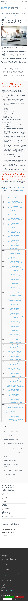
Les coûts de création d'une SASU (12, 453)
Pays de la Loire (5, 511)
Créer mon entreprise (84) (8, 526)
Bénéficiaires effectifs (9, 474)
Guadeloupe (4, 497)
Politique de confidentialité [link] (19, 599)
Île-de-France (5, 501)
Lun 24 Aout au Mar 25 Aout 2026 (15, 202)
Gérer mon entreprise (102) (9, 529)
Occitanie (4, 509)
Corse (3, 494)
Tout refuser (20, 597)
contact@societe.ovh (9, 590)
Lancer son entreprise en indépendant (13, 449)
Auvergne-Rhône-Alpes (7, 489)
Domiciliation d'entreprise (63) (9, 532)
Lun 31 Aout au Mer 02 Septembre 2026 (15, 341)
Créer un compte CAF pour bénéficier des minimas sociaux (13, 444)
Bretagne (4, 492)
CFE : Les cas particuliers (8, 74)
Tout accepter (10, 597)
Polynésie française (6, 512)
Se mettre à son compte (10, 435)
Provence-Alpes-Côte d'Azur (8, 513)
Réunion (4, 515)
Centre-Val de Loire (6, 493)
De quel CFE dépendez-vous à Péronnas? (12, 68)
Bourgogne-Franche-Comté (8, 490)
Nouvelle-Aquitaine (6, 507)
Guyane (4, 498)
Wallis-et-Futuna (5, 517)
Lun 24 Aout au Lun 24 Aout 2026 (15, 257)
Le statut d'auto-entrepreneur (11, 439)
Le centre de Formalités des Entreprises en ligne (14, 75)
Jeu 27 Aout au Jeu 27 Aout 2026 (15, 304)
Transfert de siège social (10, 460)
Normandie (4, 505)
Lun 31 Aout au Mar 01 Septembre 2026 (15, 346)
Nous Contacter (4, 575)
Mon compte (24, 1)
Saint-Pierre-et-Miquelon (7, 516)
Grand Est (4, 496)
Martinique (4, 502)
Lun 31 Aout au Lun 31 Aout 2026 (15, 401)
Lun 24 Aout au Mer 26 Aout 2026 (15, 197)
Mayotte (4, 504)
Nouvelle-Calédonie (6, 508)
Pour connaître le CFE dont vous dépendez (13, 71)
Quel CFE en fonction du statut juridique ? (13, 72)
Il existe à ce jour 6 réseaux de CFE (11, 70)
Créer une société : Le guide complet (13, 431)
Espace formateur (23, 3)
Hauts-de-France (5, 500)
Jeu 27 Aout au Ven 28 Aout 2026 (15, 294)
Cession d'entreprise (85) (8, 535)
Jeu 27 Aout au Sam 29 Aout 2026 (15, 299)
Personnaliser (7, 599)
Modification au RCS (9, 457)
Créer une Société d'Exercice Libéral (13, 470)
